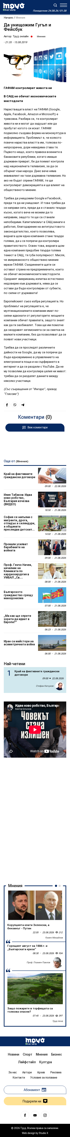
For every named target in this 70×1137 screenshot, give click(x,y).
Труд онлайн (21, 36)
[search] (55, 5)
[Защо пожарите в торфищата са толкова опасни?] (35, 988)
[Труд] (35, 1041)
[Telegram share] (23, 405)
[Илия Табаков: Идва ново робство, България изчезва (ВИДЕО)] (52, 499)
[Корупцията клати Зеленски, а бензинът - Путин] (35, 905)
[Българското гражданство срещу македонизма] (52, 595)
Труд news (57, 1021)
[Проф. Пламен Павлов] (57, 962)
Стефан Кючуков (44, 686)
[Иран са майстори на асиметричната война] (52, 643)
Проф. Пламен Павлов (38, 962)
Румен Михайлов (54, 937)
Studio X (43, 1133)
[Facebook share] (7, 405)
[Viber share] (15, 405)
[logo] (13, 7)
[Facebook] (25, 1115)
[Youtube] (35, 1115)
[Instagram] (45, 1115)
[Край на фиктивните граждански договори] (52, 475)
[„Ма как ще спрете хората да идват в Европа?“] (52, 619)
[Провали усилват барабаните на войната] (52, 547)
